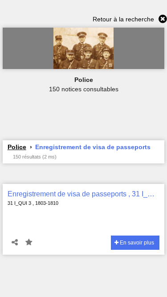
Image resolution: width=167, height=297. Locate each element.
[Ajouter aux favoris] (29, 243)
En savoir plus (136, 243)
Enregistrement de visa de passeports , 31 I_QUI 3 (84, 194)
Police (17, 147)
